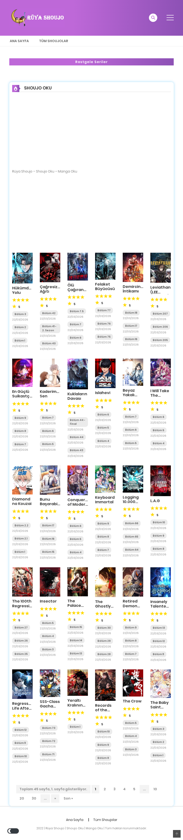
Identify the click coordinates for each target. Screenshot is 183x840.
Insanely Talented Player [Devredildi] (162, 608)
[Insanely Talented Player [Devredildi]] (160, 582)
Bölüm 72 (48, 741)
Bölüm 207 (160, 314)
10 (155, 789)
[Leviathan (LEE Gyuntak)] (160, 267)
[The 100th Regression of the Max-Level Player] (22, 581)
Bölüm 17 (131, 326)
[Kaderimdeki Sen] (50, 372)
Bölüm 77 (104, 310)
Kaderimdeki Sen (52, 394)
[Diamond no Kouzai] (22, 479)
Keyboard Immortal (105, 500)
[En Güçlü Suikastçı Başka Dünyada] (22, 372)
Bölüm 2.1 (21, 538)
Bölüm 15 (48, 552)
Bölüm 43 (76, 450)
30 (34, 798)
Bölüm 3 (20, 314)
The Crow (132, 701)
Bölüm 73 (48, 728)
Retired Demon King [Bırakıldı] (132, 608)
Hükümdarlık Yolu (24, 290)
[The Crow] (133, 682)
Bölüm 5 (48, 444)
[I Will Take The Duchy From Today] (160, 372)
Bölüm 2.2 (21, 525)
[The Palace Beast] (77, 581)
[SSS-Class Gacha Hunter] (50, 683)
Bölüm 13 (76, 653)
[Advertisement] (91, 133)
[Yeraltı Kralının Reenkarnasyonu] (77, 682)
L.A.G (155, 501)
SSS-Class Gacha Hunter (50, 706)
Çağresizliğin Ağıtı (53, 289)
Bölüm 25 (21, 654)
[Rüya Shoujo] (37, 17)
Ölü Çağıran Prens (75, 289)
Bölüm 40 (49, 343)
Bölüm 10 (159, 522)
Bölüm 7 (75, 324)
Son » (68, 798)
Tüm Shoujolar (53, 41)
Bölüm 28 (104, 654)
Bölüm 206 (160, 327)
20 (22, 798)
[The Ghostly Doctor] (105, 581)
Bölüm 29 (104, 641)
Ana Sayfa (19, 41)
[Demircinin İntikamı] (133, 267)
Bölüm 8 (20, 431)
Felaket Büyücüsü (105, 287)
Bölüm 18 (131, 313)
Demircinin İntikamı (133, 289)
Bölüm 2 (20, 327)
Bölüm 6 (75, 338)
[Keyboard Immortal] (105, 478)
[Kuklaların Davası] (77, 373)
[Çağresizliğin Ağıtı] (50, 267)
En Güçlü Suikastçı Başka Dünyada (21, 398)
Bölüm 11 (158, 654)
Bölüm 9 (20, 418)
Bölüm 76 (104, 324)
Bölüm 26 (21, 640)
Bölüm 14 (76, 640)
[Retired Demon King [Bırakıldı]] (133, 581)
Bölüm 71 (48, 754)
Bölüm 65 (131, 537)
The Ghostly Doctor (103, 606)
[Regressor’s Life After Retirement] (22, 684)
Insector (48, 601)
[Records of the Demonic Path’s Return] (105, 684)
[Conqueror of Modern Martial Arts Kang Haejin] (77, 480)
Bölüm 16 (131, 339)
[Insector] (50, 581)
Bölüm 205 (160, 340)
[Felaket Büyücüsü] (105, 265)
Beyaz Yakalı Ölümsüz (131, 395)
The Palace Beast (74, 605)
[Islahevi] (105, 373)
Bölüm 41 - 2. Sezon (49, 328)
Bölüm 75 (104, 337)
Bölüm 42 (49, 313)
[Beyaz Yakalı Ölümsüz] (133, 372)
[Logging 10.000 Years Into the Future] (133, 478)
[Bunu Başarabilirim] (50, 479)
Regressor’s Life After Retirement (24, 708)
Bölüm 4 (103, 441)
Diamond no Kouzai (21, 501)
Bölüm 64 (131, 550)
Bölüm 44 (76, 437)
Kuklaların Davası (77, 396)
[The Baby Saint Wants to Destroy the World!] (160, 683)
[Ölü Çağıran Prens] (77, 266)
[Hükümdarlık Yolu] (22, 267)
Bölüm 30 (104, 628)
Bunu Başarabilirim (53, 502)
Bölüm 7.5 (77, 311)
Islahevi (102, 392)
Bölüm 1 (20, 340)
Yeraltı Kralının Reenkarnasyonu (84, 705)
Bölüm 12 (159, 641)
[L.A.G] (160, 480)
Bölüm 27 (21, 627)
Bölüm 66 (131, 523)
